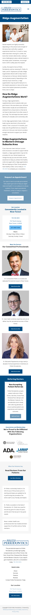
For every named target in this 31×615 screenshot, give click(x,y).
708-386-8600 (15, 218)
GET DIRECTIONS (15, 227)
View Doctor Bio (15, 286)
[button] (7, 2)
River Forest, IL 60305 (15, 223)
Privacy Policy (15, 611)
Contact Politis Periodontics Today (15, 580)
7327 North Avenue (15, 221)
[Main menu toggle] (28, 9)
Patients (15, 575)
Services (15, 573)
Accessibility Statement (21, 609)
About (15, 571)
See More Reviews (15, 478)
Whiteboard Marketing (8, 609)
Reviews (15, 578)
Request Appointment (15, 198)
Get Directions (15, 595)
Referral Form (15, 416)
